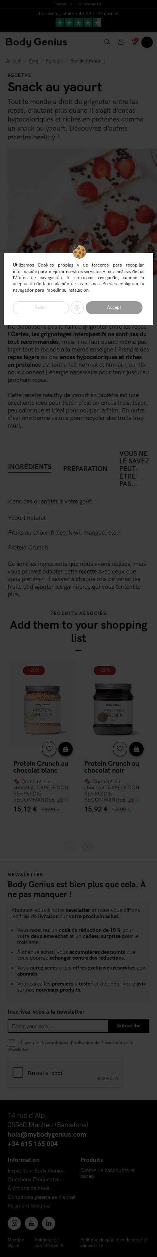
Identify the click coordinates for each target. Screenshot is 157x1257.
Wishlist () (93, 4)
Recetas (20, 75)
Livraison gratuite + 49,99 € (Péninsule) (78, 14)
